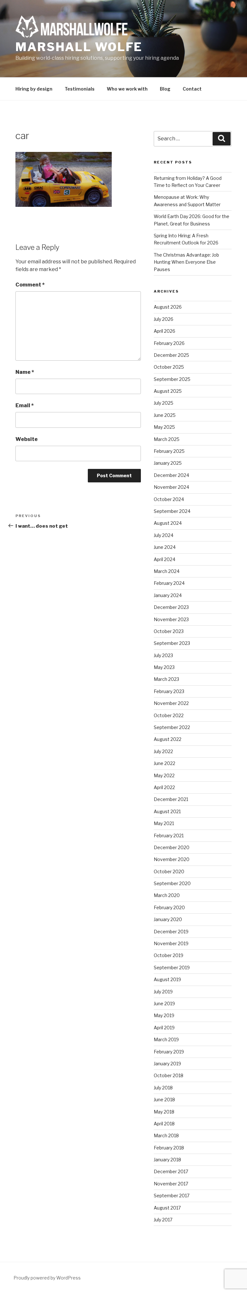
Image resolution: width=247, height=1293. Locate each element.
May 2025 (164, 427)
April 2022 (164, 787)
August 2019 (167, 979)
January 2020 (168, 919)
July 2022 (163, 751)
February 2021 (169, 835)
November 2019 (171, 943)
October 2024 (169, 499)
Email (24, 405)
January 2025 (168, 463)
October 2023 (169, 631)
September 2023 (172, 643)
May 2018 (164, 1111)
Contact (192, 89)
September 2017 (171, 1195)
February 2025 (169, 451)
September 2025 (172, 379)
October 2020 (169, 871)
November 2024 (171, 487)
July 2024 (163, 535)
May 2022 (164, 775)
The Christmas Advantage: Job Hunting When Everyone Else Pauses (186, 262)
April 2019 (164, 1027)
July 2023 (163, 655)
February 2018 (169, 1147)
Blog (165, 89)
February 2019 (169, 1051)
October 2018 (168, 1075)
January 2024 (168, 595)
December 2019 (171, 931)
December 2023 (171, 607)
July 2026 (163, 319)
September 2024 (172, 511)
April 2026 (164, 331)
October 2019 (168, 955)
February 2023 (169, 691)
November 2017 (171, 1183)
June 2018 (164, 1099)
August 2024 (168, 523)
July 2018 (163, 1087)
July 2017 (163, 1219)
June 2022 (164, 763)
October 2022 (169, 715)
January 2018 (167, 1159)
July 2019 (163, 991)
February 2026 (169, 343)
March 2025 (166, 439)
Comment (30, 285)
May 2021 (164, 823)
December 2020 (171, 847)
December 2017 (171, 1171)
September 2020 (172, 883)
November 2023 (171, 619)
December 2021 (171, 799)
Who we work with (127, 89)
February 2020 (169, 907)
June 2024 (165, 547)
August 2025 (168, 391)
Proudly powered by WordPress (47, 1277)
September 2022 (172, 727)
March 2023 (166, 679)
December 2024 (171, 475)
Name (24, 372)
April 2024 (164, 559)
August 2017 (167, 1207)
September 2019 (172, 967)
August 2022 (167, 739)
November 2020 (171, 859)
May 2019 (164, 1015)
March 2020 (167, 895)
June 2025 (165, 415)
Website (26, 439)
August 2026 (168, 307)
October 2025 (169, 367)
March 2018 (166, 1135)
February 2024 (169, 583)
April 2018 (164, 1123)
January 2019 (167, 1063)
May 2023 (164, 667)
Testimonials (80, 89)
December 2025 (171, 355)
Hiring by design (33, 89)
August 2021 (167, 811)
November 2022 (171, 703)
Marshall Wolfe (78, 47)
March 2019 (166, 1039)
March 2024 (166, 571)
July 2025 (163, 403)
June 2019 (164, 1003)
